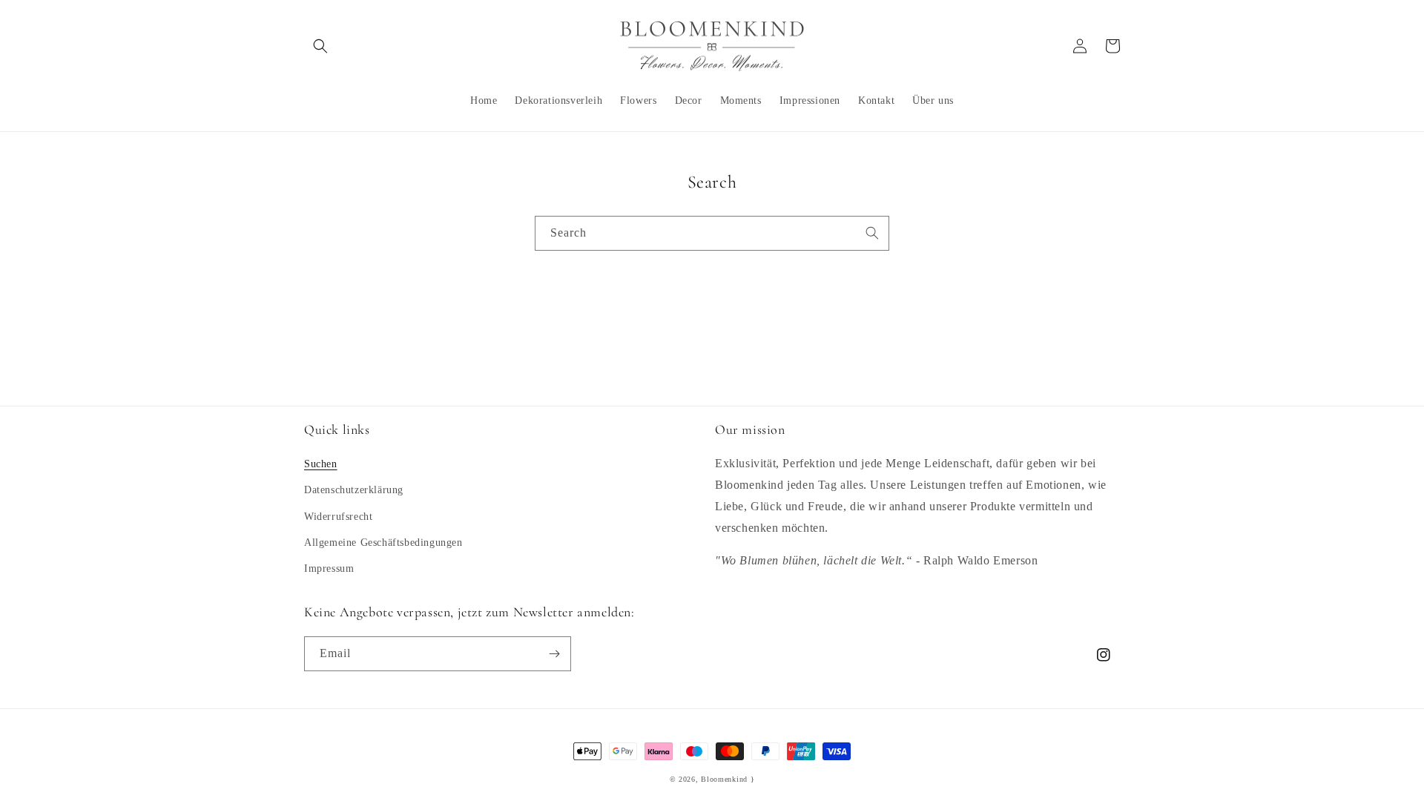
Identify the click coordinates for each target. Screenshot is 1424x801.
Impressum (329, 568)
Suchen (320, 463)
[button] (320, 46)
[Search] (872, 233)
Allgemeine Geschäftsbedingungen (383, 542)
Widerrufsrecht (338, 516)
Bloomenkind (724, 779)
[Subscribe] (554, 653)
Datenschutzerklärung (353, 489)
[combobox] (712, 233)
